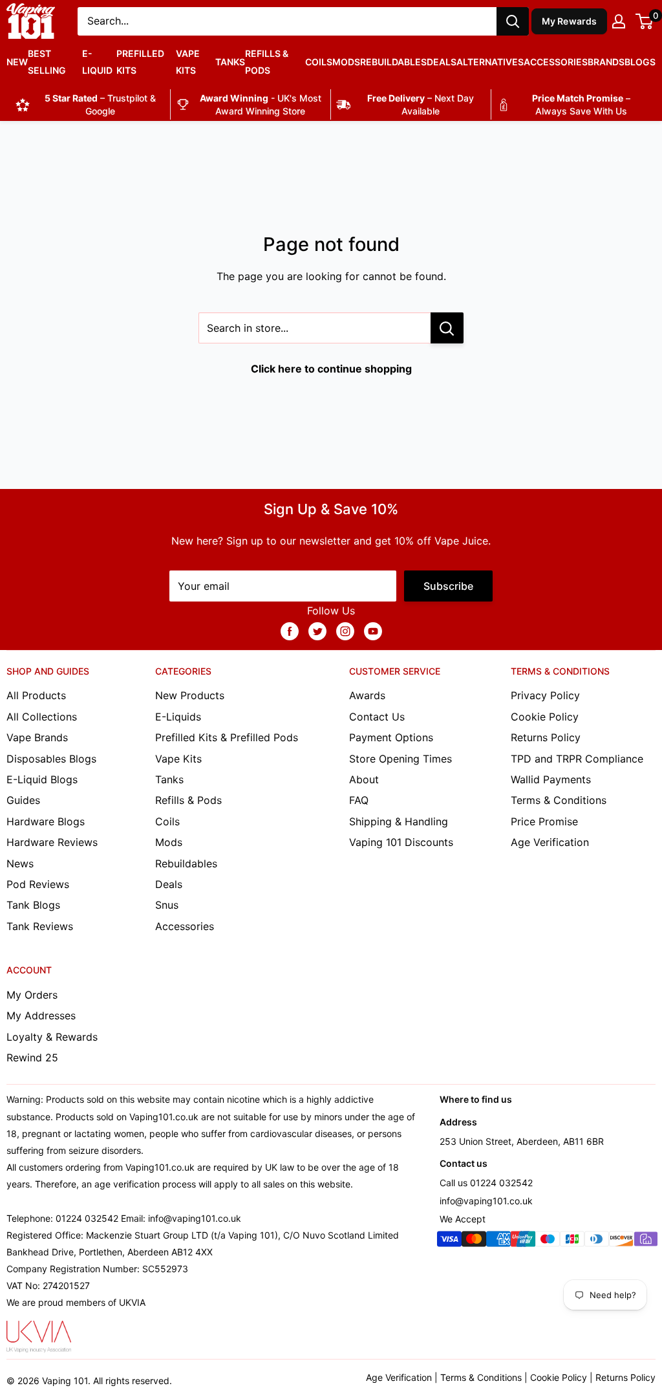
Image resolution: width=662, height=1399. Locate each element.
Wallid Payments (551, 779)
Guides (23, 800)
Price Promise (544, 821)
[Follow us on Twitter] (317, 630)
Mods (346, 61)
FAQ (358, 800)
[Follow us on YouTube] (373, 630)
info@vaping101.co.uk (486, 1200)
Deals (441, 61)
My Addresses (41, 1015)
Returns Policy (546, 737)
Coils (318, 61)
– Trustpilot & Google (100, 104)
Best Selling (47, 62)
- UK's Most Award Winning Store (260, 104)
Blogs (640, 61)
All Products (36, 695)
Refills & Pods (266, 62)
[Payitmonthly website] (646, 1241)
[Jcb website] (572, 1241)
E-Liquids (178, 716)
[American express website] (498, 1241)
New (17, 61)
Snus (166, 904)
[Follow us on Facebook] (290, 630)
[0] (645, 21)
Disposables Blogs (51, 758)
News (20, 863)
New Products (189, 695)
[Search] (512, 21)
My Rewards (569, 21)
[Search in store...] (447, 327)
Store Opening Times (400, 758)
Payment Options (391, 737)
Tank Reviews (39, 926)
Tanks (230, 61)
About (364, 779)
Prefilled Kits (140, 62)
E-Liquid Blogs (42, 779)
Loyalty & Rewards (52, 1036)
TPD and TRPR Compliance (577, 758)
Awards (367, 695)
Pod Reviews (37, 884)
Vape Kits (188, 62)
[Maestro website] (547, 1241)
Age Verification (550, 842)
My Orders (32, 994)
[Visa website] (449, 1241)
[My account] (618, 21)
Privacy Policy (545, 695)
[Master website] (474, 1241)
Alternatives (490, 61)
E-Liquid (97, 62)
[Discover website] (621, 1241)
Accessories (556, 61)
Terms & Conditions (558, 800)
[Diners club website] (596, 1241)
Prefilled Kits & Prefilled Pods (226, 737)
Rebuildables (393, 61)
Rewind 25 (32, 1057)
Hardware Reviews (52, 842)
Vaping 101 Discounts (401, 842)
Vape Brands (37, 737)
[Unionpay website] (523, 1241)
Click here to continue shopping (331, 368)
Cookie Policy (545, 716)
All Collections (41, 716)
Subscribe (448, 586)
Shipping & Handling (398, 821)
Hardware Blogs (45, 821)
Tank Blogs (33, 904)
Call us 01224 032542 (486, 1182)
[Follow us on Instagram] (345, 630)
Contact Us (377, 716)
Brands (606, 61)
